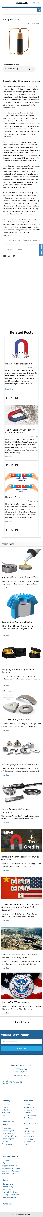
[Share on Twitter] (9, 256)
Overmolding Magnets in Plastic (16, 621)
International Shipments (11, 1168)
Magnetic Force (12, 497)
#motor (19, 249)
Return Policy (8, 1186)
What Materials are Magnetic (18, 363)
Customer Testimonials (10, 1171)
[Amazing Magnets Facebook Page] (4, 1082)
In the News (6, 1110)
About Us (5, 1104)
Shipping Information (10, 1165)
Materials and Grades (9, 1136)
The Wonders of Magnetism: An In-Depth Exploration (20, 431)
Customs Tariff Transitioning (15, 1002)
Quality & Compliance (11, 1194)
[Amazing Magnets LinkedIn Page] (7, 1082)
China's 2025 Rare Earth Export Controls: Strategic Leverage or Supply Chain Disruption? (20, 907)
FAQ (3, 1163)
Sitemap (26, 1104)
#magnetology (8, 249)
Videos (26, 1128)
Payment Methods (10, 1197)
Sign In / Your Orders (9, 1173)
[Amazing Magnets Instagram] (10, 1082)
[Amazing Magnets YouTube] (17, 1082)
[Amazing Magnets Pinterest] (21, 1082)
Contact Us (6, 1160)
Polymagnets (7, 1144)
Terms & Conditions (10, 1192)
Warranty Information (11, 1189)
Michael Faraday (33, 102)
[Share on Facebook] (5, 256)
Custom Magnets (8, 1128)
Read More (9, 389)
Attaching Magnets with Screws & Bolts (20, 764)
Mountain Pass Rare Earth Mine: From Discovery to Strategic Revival (19, 956)
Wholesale (7, 1203)
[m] (3, 3)
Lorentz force (33, 89)
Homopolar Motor (11, 19)
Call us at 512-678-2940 (21, 1076)
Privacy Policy (8, 1184)
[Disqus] (21, 293)
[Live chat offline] (41, 249)
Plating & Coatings (30, 1115)
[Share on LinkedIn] (14, 256)
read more (5, 588)
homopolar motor (20, 113)
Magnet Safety (28, 1107)
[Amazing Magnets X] (14, 1082)
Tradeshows (6, 1112)
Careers (5, 1107)
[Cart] (39, 2)
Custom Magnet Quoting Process (17, 719)
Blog (3, 1115)
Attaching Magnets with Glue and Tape (19, 577)
